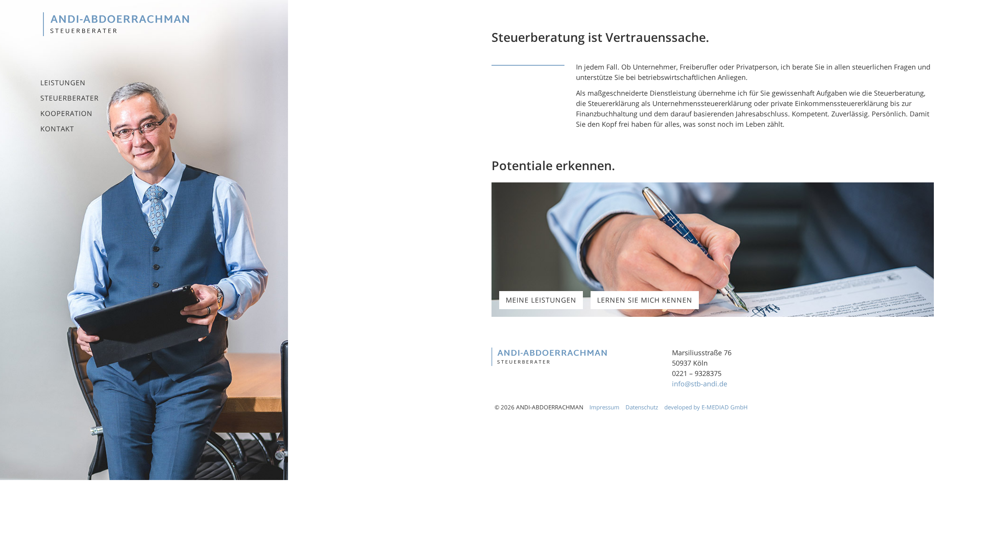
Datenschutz (642, 407)
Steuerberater (69, 98)
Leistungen (63, 82)
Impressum (604, 407)
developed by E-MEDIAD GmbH (706, 407)
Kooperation (66, 113)
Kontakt (57, 128)
